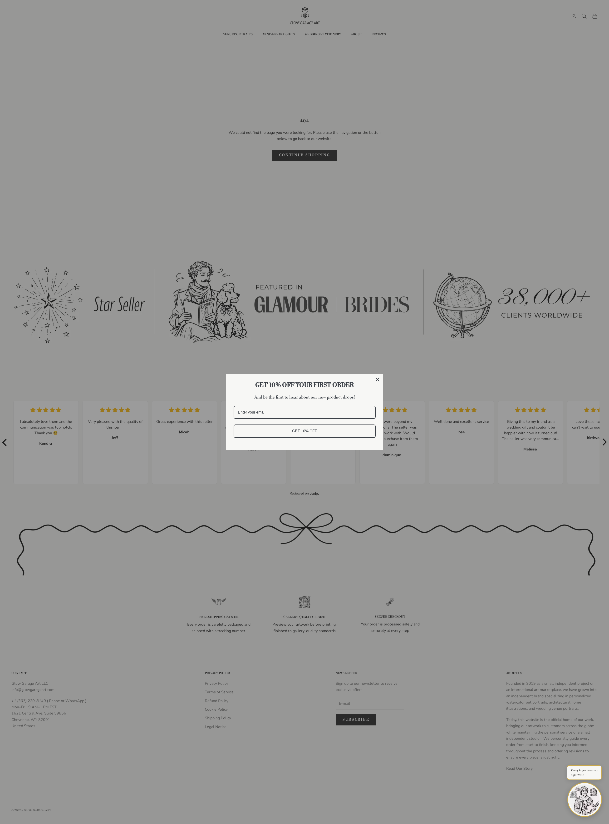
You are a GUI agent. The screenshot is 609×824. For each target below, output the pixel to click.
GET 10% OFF (304, 431)
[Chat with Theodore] (584, 799)
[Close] (377, 379)
